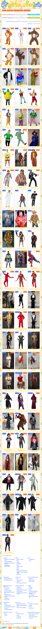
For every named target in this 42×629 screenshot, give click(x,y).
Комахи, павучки (6, 577)
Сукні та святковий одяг (20, 585)
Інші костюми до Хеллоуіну (21, 607)
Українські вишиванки (8, 561)
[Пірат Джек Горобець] (8, 340)
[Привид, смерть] (8, 502)
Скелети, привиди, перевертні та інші (22, 606)
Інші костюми (31, 608)
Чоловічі (5, 615)
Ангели (5, 603)
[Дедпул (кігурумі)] (34, 279)
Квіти (17, 578)
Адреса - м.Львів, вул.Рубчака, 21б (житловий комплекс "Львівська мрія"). (15, 623)
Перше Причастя (20, 591)
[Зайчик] (21, 36)
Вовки (18, 560)
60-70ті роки (19, 616)
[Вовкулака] (34, 421)
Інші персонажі (7, 599)
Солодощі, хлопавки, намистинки (32, 593)
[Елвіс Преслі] (34, 178)
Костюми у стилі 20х (20, 613)
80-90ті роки (19, 617)
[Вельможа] (8, 320)
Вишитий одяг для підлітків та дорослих (9, 563)
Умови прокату (18, 10)
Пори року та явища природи (33, 577)
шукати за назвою (33, 14)
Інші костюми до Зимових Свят (33, 597)
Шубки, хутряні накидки (33, 616)
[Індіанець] (34, 239)
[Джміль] (34, 77)
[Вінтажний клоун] (8, 178)
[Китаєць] (21, 218)
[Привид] (34, 522)
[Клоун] (21, 158)
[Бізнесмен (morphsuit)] (21, 299)
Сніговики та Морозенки (33, 591)
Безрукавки (31, 617)
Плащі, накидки (31, 615)
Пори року (31, 578)
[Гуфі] (21, 97)
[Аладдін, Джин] (8, 117)
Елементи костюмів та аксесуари (34, 612)
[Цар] (34, 340)
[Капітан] (8, 198)
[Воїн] (21, 380)
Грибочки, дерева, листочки (21, 582)
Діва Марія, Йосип (7, 605)
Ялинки (30, 589)
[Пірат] (34, 320)
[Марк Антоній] (8, 380)
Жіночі (5, 613)
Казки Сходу (6, 598)
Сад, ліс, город (18, 577)
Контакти (27, 10)
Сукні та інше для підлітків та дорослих (22, 593)
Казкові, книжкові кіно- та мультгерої (7, 586)
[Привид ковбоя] (8, 543)
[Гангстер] (8, 299)
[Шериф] (21, 198)
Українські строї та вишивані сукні (9, 560)
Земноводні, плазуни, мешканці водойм (22, 572)
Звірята (17, 557)
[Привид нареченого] (34, 482)
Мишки (18, 569)
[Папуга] (21, 77)
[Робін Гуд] (21, 340)
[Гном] (21, 117)
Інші (28, 602)
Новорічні (29, 585)
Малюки (30, 606)
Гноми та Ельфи (31, 595)
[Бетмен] (8, 259)
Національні (5, 557)
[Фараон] (8, 360)
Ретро (17, 612)
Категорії (10, 10)
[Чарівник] (34, 137)
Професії (30, 605)
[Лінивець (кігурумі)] (21, 56)
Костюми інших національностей (7, 566)
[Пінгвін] (8, 77)
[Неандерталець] (21, 239)
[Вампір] (8, 462)
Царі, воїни (6, 608)
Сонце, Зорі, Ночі (32, 581)
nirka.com (19, 627)
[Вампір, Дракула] (34, 441)
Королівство (6, 589)
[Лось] (34, 56)
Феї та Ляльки (6, 587)
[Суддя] (34, 299)
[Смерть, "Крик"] (21, 502)
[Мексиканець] (34, 218)
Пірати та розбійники (8, 590)
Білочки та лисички (20, 559)
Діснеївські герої (7, 594)
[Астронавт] (8, 218)
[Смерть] (21, 522)
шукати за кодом (34, 17)
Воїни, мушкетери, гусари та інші (9, 593)
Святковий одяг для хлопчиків (22, 589)
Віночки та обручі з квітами (33, 613)
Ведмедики (19, 563)
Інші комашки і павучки (8, 579)
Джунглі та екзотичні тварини (22, 570)
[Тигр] (8, 56)
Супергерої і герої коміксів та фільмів (9, 596)
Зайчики (18, 562)
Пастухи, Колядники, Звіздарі (9, 606)
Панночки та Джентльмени (33, 603)
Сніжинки (30, 588)
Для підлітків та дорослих (7, 612)
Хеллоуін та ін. (18, 602)
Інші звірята (19, 574)
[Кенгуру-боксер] (34, 97)
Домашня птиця (31, 559)
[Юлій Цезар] (21, 360)
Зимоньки (30, 587)
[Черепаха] (8, 97)
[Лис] (8, 36)
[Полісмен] (34, 198)
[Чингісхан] (34, 380)
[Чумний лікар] (8, 421)
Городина (18, 581)
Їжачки (18, 564)
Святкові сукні (19, 588)
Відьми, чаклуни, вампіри (21, 603)
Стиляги (18, 615)
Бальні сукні (19, 587)
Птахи (29, 557)
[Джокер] (21, 401)
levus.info (27, 627)
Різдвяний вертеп (6, 602)
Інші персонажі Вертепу (8, 609)
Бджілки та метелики (8, 578)
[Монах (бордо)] (34, 401)
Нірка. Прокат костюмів (13, 21)
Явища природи (31, 579)
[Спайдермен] (21, 259)
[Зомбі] (21, 482)
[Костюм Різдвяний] (21, 137)
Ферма (18, 567)
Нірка (4, 10)
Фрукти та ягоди (19, 579)
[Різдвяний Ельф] (34, 117)
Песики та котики (20, 566)
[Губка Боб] (8, 158)
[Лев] (34, 36)
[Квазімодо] (21, 421)
